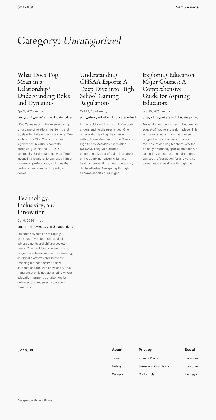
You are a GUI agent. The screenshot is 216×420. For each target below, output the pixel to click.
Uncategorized (63, 117)
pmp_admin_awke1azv (33, 117)
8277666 (25, 7)
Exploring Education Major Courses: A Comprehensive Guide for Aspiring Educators (168, 88)
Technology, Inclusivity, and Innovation (36, 205)
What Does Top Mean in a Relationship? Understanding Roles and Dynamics (43, 88)
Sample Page (187, 7)
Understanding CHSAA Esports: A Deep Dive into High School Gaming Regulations (107, 88)
